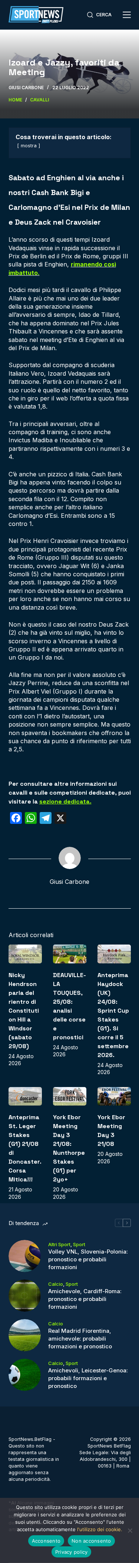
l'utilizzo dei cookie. (99, 1529)
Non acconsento (91, 1541)
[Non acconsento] (129, 1530)
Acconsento (46, 1541)
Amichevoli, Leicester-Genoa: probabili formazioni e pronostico (88, 1378)
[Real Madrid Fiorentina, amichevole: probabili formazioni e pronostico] (25, 1335)
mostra (29, 145)
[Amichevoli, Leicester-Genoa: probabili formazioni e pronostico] (25, 1375)
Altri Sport (59, 1244)
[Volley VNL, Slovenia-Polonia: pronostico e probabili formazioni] (25, 1256)
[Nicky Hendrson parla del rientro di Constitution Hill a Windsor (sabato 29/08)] (25, 954)
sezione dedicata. (65, 801)
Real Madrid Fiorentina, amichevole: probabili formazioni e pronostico (80, 1338)
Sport (79, 1244)
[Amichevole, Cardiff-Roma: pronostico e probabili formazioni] (25, 1295)
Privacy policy (71, 1552)
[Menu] (127, 15)
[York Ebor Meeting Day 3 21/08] (114, 1096)
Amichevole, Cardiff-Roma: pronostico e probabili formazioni (85, 1299)
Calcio (55, 1284)
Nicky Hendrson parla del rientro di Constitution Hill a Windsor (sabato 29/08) (24, 1010)
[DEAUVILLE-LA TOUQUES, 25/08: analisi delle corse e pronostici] (69, 954)
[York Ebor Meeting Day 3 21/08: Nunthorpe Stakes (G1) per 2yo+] (69, 1096)
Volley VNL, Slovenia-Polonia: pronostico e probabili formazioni (88, 1259)
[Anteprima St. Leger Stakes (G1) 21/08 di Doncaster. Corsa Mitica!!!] (25, 1096)
